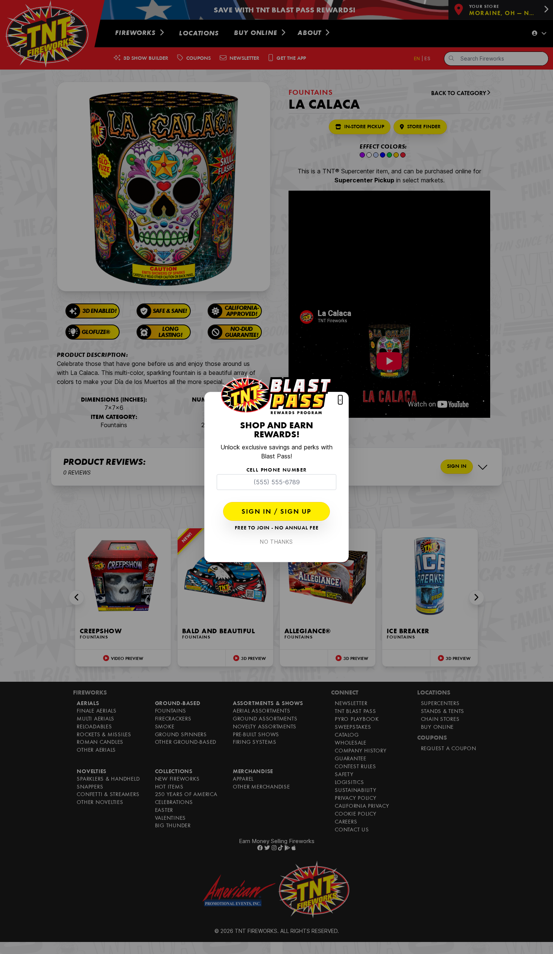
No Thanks (276, 541)
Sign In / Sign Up (276, 512)
